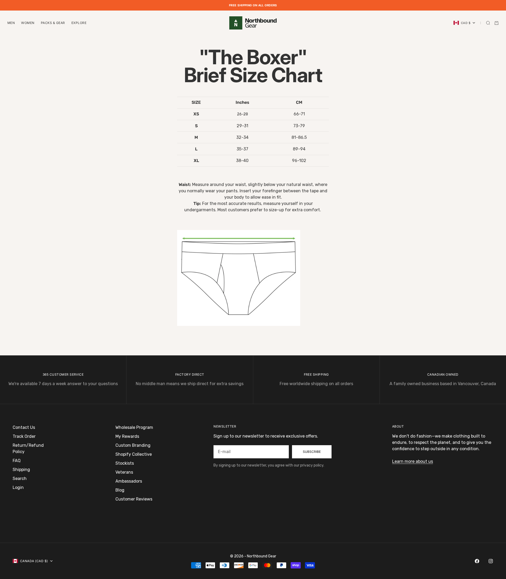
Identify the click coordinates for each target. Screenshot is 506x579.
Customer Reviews (133, 499)
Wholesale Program (134, 427)
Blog (119, 490)
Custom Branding (132, 445)
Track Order (24, 436)
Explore (78, 23)
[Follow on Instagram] (490, 561)
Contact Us (24, 427)
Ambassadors (128, 481)
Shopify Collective (133, 454)
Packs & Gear (53, 23)
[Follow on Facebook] (477, 561)
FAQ (17, 460)
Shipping (21, 469)
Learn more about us (412, 461)
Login (18, 487)
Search (20, 478)
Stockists (124, 463)
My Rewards (127, 436)
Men (11, 23)
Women (27, 23)
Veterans (124, 472)
